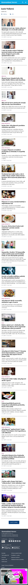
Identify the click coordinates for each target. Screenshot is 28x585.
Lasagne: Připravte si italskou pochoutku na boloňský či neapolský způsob (13, 151)
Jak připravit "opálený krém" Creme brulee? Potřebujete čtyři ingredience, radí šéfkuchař (14, 431)
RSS (13, 14)
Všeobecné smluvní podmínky (17, 559)
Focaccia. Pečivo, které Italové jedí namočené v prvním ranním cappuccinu (13, 228)
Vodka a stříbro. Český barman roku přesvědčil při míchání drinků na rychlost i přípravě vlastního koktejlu (14, 505)
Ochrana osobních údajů (16, 553)
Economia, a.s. (10, 533)
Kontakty (3, 553)
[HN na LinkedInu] (15, 541)
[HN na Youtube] (19, 541)
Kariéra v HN (4, 559)
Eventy (3, 567)
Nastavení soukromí (15, 557)
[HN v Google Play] (6, 547)
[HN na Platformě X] (9, 541)
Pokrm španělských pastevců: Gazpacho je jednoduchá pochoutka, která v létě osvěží (13, 405)
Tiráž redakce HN (5, 555)
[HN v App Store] (15, 547)
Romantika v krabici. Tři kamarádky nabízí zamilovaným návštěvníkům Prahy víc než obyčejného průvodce (13, 254)
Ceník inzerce (4, 561)
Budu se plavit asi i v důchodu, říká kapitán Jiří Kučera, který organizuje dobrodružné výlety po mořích (13, 326)
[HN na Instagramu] (13, 541)
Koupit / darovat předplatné (7, 565)
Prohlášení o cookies (15, 555)
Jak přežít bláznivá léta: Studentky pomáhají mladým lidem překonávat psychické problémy (13, 457)
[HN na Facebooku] (11, 541)
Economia (4, 557)
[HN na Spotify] (17, 541)
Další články (14, 522)
